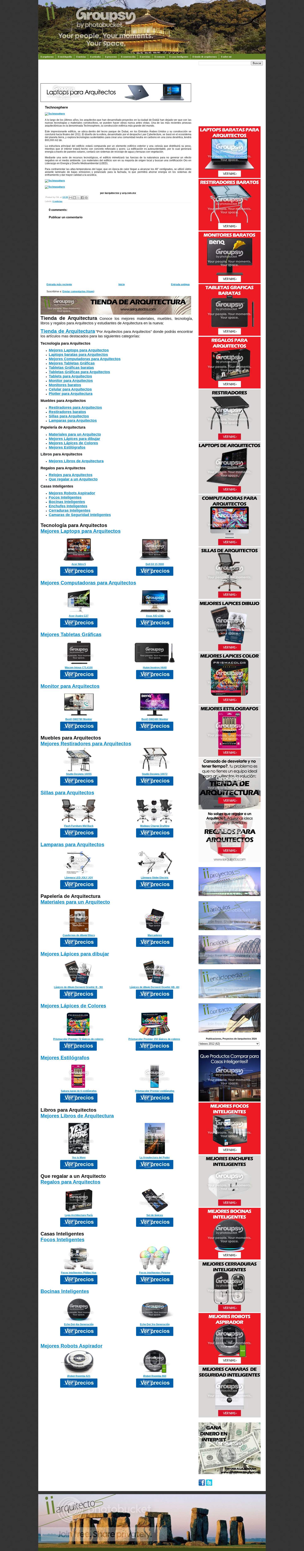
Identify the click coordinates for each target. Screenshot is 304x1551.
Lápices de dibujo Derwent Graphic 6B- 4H (154, 987)
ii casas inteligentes (178, 56)
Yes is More (79, 1157)
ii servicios (145, 56)
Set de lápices (154, 1215)
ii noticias (81, 56)
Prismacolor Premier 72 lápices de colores (78, 1039)
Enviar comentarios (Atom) (78, 291)
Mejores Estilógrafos (67, 447)
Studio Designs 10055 (79, 774)
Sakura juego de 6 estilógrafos (79, 1091)
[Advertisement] (116, 73)
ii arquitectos (47, 56)
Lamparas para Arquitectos (73, 420)
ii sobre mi (226, 56)
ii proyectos (111, 56)
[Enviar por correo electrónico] (70, 198)
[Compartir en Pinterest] (86, 198)
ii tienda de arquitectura (205, 56)
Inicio (121, 284)
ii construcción (128, 56)
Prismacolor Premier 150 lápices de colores (154, 1039)
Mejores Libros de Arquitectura (76, 461)
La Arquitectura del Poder (155, 1157)
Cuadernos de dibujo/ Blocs (79, 935)
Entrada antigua (180, 284)
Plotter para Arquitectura (70, 394)
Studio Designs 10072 (155, 774)
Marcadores (155, 935)
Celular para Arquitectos (70, 389)
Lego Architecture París (79, 1215)
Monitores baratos (65, 385)
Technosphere (56, 107)
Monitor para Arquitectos (71, 381)
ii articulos (95, 56)
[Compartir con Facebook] (82, 198)
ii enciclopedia (65, 56)
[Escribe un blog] (74, 198)
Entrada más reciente (59, 284)
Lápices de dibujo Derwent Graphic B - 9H (78, 987)
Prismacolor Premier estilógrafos (154, 1091)
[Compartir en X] (78, 198)
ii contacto (159, 56)
